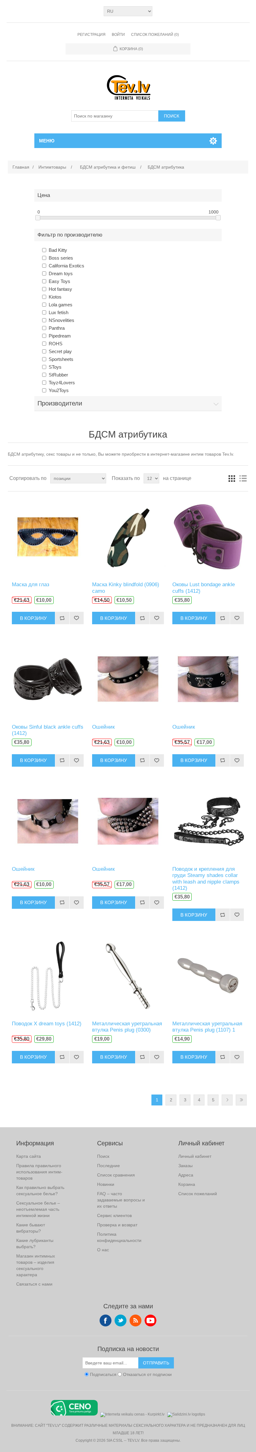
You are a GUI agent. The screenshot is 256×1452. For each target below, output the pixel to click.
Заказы (185, 1165)
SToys (55, 367)
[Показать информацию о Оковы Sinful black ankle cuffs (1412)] (47, 678)
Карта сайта (28, 1156)
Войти (118, 34)
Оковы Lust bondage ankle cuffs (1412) (203, 588)
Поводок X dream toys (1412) (46, 1024)
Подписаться (103, 1374)
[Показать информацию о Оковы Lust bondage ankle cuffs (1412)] (208, 536)
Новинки (105, 1184)
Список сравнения (116, 1174)
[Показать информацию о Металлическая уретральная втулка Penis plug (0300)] (128, 975)
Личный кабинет (194, 1156)
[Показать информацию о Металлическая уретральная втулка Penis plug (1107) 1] (208, 975)
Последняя (241, 1100)
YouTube (150, 1320)
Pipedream (60, 335)
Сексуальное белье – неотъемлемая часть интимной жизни (38, 1209)
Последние (108, 1165)
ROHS (55, 343)
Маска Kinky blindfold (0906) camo (125, 588)
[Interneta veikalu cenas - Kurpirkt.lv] (132, 1414)
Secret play (60, 351)
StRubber (58, 374)
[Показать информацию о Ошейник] (128, 678)
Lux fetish (58, 312)
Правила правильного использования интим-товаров (39, 1172)
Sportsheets (61, 359)
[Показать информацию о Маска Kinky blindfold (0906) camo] (128, 536)
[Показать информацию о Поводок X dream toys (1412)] (47, 975)
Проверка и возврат (117, 1224)
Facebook (105, 1320)
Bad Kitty (58, 250)
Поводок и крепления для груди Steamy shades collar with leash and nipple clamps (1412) (205, 878)
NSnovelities (61, 320)
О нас (103, 1249)
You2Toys (59, 390)
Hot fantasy (60, 289)
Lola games (60, 304)
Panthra (57, 328)
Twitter (120, 1320)
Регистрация (91, 34)
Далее (227, 1100)
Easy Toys (59, 281)
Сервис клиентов (114, 1215)
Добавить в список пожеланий (76, 618)
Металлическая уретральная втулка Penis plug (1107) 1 (207, 1027)
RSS (135, 1320)
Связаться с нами (34, 1284)
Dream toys (61, 273)
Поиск (171, 115)
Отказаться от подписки (147, 1374)
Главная (20, 167)
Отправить (156, 1362)
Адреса (185, 1174)
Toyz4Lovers (62, 382)
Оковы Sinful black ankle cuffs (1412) (47, 730)
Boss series (61, 258)
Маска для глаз (30, 584)
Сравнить (62, 618)
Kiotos (55, 297)
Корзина (186, 1184)
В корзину (33, 618)
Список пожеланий (197, 1193)
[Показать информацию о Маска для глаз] (47, 536)
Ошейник (103, 727)
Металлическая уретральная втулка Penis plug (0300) (127, 1027)
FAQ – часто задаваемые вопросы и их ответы (121, 1200)
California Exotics (66, 265)
